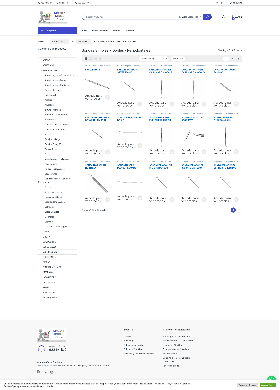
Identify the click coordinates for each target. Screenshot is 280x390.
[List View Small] (100, 59)
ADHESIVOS (48, 65)
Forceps (48, 154)
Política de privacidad (134, 345)
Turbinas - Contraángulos (57, 226)
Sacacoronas (51, 174)
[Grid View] (86, 59)
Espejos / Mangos (53, 139)
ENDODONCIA (49, 257)
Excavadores (51, 149)
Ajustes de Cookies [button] (247, 385)
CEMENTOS (48, 231)
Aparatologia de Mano (55, 80)
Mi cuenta (237, 3)
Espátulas (49, 134)
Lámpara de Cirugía (54, 197)
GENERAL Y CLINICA (52, 267)
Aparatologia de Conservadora (59, 75)
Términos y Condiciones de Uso (139, 353)
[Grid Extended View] (90, 59)
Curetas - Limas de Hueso (57, 124)
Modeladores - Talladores (57, 159)
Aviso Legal (129, 340)
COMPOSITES (49, 242)
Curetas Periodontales (55, 129)
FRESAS (46, 262)
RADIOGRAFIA (49, 292)
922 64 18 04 (46, 3)
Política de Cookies (133, 349)
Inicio (84, 30)
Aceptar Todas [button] (268, 385)
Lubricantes (50, 207)
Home (40, 41)
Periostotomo (51, 164)
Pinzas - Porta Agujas (55, 169)
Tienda (222, 3)
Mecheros (49, 216)
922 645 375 (65, 3)
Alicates (48, 100)
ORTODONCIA (49, 282)
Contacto (129, 30)
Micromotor (50, 221)
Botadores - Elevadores (56, 114)
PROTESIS (47, 287)
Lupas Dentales (52, 212)
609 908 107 (83, 3)
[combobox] (129, 17)
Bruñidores (50, 119)
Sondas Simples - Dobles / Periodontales (128, 67)
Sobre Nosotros (100, 30)
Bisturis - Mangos (53, 110)
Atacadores (50, 105)
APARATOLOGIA (59, 41)
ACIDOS (46, 60)
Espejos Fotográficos (54, 144)
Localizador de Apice (55, 202)
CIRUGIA (46, 236)
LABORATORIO (49, 277)
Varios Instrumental (53, 192)
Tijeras (48, 187)
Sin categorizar (50, 297)
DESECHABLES (49, 247)
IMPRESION (48, 272)
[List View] (95, 59)
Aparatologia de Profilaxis (57, 85)
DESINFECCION (50, 252)
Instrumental (83, 41)
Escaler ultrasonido (53, 90)
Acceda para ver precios (93, 97)
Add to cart (107, 97)
